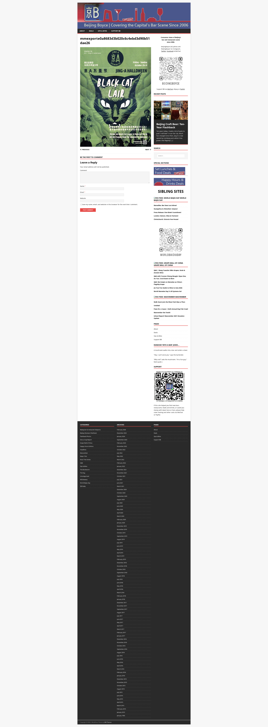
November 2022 (122, 446)
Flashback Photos (85, 436)
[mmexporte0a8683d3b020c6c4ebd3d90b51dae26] (115, 145)
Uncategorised (84, 476)
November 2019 (122, 529)
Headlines (83, 450)
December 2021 (122, 470)
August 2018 (121, 576)
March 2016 (120, 669)
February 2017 (121, 632)
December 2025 (122, 433)
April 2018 (120, 589)
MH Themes (108, 722)
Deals (91, 31)
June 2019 (120, 546)
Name (82, 186)
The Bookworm (85, 470)
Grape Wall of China (163, 265)
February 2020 (121, 519)
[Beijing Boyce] (134, 28)
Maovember (180, 297)
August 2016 (121, 652)
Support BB (115, 31)
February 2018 (121, 596)
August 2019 (121, 539)
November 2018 (122, 566)
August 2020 (121, 499)
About (82, 31)
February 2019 (121, 559)
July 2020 (119, 503)
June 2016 (120, 659)
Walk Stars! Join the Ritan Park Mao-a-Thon (169, 302)
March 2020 (120, 516)
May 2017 (120, 622)
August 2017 (121, 612)
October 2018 (121, 569)
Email (82, 192)
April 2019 (120, 553)
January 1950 (121, 716)
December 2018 (122, 563)
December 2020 (122, 489)
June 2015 (120, 696)
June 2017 (120, 619)
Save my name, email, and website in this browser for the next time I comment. (110, 204)
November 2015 (122, 682)
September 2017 (122, 609)
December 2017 (122, 603)
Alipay (176, 89)
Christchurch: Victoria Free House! (166, 219)
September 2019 (122, 536)
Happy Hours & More (86, 446)
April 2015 (120, 702)
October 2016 (121, 646)
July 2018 (119, 579)
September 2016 (122, 649)
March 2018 (120, 592)
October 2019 (121, 533)
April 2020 (120, 513)
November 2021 (122, 473)
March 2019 (120, 556)
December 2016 (122, 639)
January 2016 (121, 676)
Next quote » (158, 362)
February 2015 (121, 709)
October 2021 (121, 476)
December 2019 (122, 526)
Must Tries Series (85, 460)
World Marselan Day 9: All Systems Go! (168, 291)
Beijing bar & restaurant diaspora (90, 430)
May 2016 (120, 662)
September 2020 (122, 496)
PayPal (158, 415)
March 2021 (120, 486)
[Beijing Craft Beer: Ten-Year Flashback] (171, 110)
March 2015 (120, 706)
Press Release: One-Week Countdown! (167, 212)
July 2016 (119, 656)
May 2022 (120, 456)
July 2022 (119, 453)
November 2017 (122, 606)
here (168, 410)
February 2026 (121, 430)
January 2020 (121, 523)
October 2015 (121, 686)
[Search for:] (170, 156)
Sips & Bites (102, 31)
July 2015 (119, 692)
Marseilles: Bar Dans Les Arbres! (165, 205)
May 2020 (120, 509)
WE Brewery (84, 479)
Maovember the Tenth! (162, 313)
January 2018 (121, 599)
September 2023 (122, 440)
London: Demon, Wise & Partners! (166, 216)
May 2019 (120, 549)
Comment (83, 170)
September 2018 (122, 573)
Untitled (157, 306)
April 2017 (120, 626)
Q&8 (81, 463)
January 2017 (121, 636)
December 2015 (122, 679)
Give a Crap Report (86, 440)
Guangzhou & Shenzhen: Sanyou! (166, 209)
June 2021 (120, 483)
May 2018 (120, 586)
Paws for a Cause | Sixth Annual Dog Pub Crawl (171, 309)
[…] (172, 140)
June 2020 (120, 506)
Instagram (176, 49)
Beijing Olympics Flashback (88, 433)
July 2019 (119, 543)
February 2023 (121, 443)
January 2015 (121, 712)
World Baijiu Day (85, 483)
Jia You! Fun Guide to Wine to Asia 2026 (168, 288)
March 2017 (120, 629)
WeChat (180, 412)
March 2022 (120, 460)
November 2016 (122, 642)
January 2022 (121, 466)
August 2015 (121, 689)
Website (83, 198)
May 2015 (120, 699)
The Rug (82, 473)
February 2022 (121, 463)
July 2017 (119, 616)
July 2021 (119, 479)
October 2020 (121, 493)
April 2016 (120, 666)
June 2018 (120, 583)
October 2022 (121, 450)
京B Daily (83, 486)
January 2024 (121, 436)
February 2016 (121, 672)
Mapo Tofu (83, 456)
